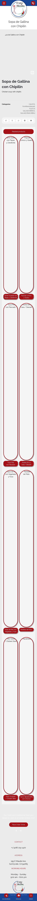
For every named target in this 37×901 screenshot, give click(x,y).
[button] (4, 3)
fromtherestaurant (29, 106)
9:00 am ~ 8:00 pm (19, 877)
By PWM (24, 895)
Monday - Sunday (18, 874)
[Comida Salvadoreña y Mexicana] (18, 9)
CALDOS (32, 104)
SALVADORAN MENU (27, 113)
